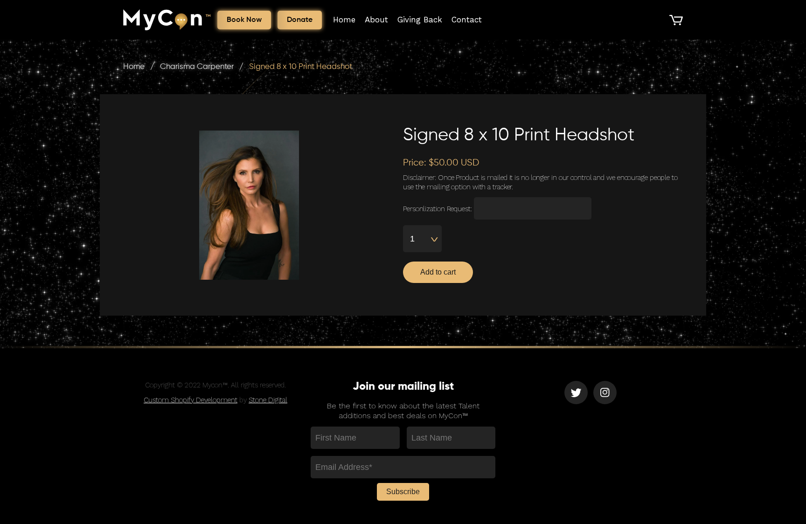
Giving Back (419, 19)
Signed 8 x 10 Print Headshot (300, 67)
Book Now (244, 20)
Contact (467, 19)
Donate (300, 20)
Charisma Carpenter (197, 67)
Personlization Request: (437, 209)
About (376, 19)
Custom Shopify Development (190, 400)
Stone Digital (268, 400)
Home (344, 19)
